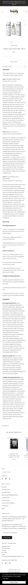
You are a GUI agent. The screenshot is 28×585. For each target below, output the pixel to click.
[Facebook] (2, 479)
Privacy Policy (6, 500)
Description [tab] (7, 66)
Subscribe (7, 537)
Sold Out (14, 61)
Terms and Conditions (8, 503)
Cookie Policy (5, 498)
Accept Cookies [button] (14, 582)
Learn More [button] (5, 578)
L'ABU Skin (14, 45)
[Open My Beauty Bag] (26, 11)
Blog (3, 508)
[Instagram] (9, 479)
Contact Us (5, 506)
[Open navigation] (2, 11)
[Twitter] (6, 479)
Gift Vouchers (6, 489)
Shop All (4, 487)
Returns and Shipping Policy (10, 495)
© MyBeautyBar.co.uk (14, 569)
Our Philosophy (6, 472)
